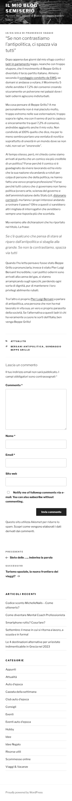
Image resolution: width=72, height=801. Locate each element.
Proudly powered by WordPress (24, 792)
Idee (8, 737)
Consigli (11, 706)
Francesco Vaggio (40, 33)
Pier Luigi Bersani (42, 299)
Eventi (10, 714)
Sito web (11, 473)
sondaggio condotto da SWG (37, 77)
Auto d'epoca (14, 684)
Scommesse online (18, 759)
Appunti (11, 669)
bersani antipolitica (27, 346)
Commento (14, 385)
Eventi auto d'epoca (18, 722)
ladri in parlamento (18, 64)
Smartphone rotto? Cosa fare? (25, 622)
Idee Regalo (13, 744)
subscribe (36, 497)
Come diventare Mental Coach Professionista (35, 615)
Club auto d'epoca (17, 699)
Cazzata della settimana (21, 691)
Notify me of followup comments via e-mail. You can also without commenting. (35, 497)
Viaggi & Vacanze (17, 766)
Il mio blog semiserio (21, 8)
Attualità (18, 341)
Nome (10, 436)
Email (10, 454)
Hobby (10, 729)
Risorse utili (13, 751)
